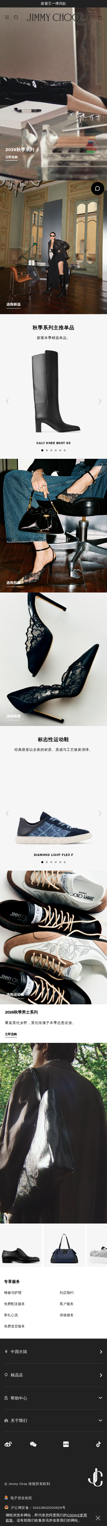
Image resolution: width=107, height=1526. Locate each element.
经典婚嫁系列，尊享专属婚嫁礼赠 (53, 3)
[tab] (53, 1351)
